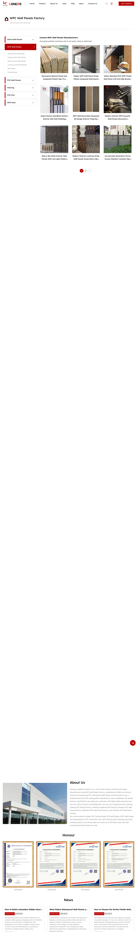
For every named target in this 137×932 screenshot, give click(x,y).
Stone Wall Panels (14, 39)
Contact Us (92, 4)
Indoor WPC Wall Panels (16, 54)
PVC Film (11, 95)
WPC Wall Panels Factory (95, 792)
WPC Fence (11, 68)
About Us (54, 4)
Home (32, 4)
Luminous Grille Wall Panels (17, 65)
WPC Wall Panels (14, 47)
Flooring (10, 88)
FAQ (72, 4)
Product (42, 4)
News (81, 4)
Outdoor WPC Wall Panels (17, 57)
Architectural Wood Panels (80, 825)
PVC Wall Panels (14, 80)
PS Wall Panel (12, 72)
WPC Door (11, 102)
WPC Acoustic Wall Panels (17, 61)
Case (64, 4)
